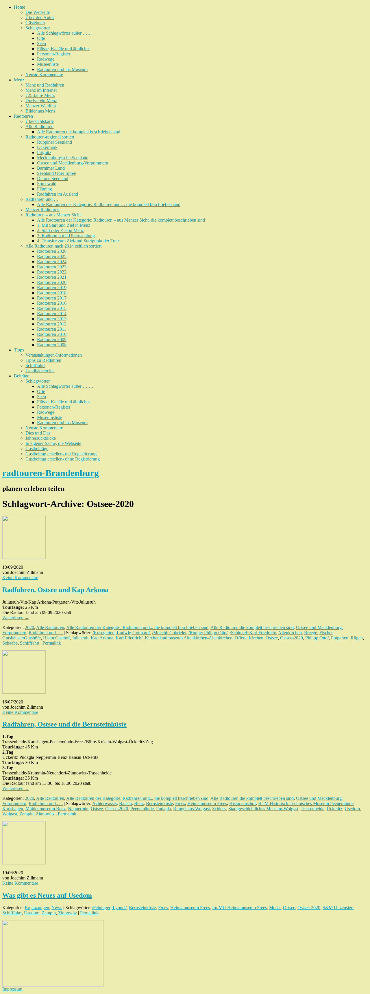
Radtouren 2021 (51, 277)
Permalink (51, 643)
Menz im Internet (41, 90)
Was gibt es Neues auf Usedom (47, 895)
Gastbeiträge (36, 448)
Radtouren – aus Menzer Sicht (53, 214)
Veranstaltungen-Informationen (53, 355)
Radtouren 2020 (51, 282)
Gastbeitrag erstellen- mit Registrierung (61, 453)
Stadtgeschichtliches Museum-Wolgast (263, 808)
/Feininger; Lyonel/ (109, 907)
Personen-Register (53, 53)
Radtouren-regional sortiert (49, 136)
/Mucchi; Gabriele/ (169, 632)
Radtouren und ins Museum (62, 69)
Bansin (125, 803)
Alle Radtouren (39, 126)
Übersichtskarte (39, 121)
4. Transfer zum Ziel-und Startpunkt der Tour (78, 240)
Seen (41, 43)
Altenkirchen (290, 632)
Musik (275, 907)
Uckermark (47, 147)
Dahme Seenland (52, 178)
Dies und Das (37, 432)
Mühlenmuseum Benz (45, 808)
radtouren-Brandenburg (50, 473)
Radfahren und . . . (46, 632)
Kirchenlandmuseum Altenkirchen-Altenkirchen (188, 637)
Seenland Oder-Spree (56, 173)
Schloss (219, 808)
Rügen (357, 637)
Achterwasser (104, 803)
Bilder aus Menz (40, 110)
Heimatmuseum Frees (207, 803)
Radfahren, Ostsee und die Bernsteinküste (64, 724)
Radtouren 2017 (51, 297)
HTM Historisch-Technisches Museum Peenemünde (306, 803)
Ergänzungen (37, 907)
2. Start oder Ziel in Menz (60, 230)
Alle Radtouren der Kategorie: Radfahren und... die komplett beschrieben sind (137, 627)
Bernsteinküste (159, 803)
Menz (19, 79)
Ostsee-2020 (291, 637)
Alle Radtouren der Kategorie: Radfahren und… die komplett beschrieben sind (108, 204)
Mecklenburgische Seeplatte (62, 157)
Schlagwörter (37, 27)
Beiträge (21, 375)
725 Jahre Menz (40, 95)
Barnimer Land (51, 168)
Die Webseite (37, 12)
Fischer (325, 632)
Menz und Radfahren (44, 85)
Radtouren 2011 (51, 329)
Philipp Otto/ (317, 637)
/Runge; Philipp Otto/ (207, 632)
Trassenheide (312, 808)
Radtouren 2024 (51, 261)
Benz (139, 803)
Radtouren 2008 (51, 344)
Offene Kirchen (249, 637)
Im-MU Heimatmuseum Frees (239, 907)
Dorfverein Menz (41, 100)
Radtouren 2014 (51, 313)
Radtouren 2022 (51, 271)
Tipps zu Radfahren (43, 360)
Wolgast (9, 813)
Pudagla (163, 808)
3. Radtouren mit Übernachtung (66, 235)
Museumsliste (49, 417)
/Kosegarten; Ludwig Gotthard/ (121, 632)
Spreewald (46, 183)
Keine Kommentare (20, 577)
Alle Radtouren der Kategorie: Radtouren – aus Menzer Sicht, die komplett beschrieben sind (121, 220)
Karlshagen (12, 808)
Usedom (352, 808)
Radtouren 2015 (51, 308)
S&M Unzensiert (338, 907)
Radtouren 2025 (51, 256)
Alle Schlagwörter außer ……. (65, 386)
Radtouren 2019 (51, 287)
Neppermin (78, 808)
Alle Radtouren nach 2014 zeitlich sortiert (63, 246)
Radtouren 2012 (51, 323)
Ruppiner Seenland (54, 142)
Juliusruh (80, 637)
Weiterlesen (15, 617)
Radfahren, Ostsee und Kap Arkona (55, 590)
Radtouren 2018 (51, 292)
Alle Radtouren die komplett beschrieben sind (78, 131)
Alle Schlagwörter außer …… (64, 33)
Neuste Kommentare (44, 74)
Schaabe (10, 643)
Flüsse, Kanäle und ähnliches (63, 48)
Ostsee (272, 637)
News (56, 907)
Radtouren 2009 (51, 339)
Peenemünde (142, 808)
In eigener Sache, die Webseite (53, 443)
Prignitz (44, 152)
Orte (41, 38)
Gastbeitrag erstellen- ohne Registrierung (62, 458)
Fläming (44, 188)
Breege (310, 632)
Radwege (45, 59)
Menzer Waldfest (40, 105)
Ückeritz (334, 808)
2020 (29, 627)
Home (19, 7)
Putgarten (339, 637)
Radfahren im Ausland (57, 194)
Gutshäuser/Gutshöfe (21, 637)
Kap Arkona (102, 637)
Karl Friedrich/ (129, 637)
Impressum (12, 988)
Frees (180, 803)
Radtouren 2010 (51, 334)
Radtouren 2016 (51, 303)
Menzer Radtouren (42, 209)
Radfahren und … (41, 199)
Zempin (26, 813)
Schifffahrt (35, 365)
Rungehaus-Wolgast (191, 808)
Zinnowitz (45, 813)
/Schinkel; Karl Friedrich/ (253, 632)
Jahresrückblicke (40, 438)
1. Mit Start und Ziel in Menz (63, 225)
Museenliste (48, 64)
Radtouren (23, 116)
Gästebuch (35, 22)
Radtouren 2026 (51, 251)
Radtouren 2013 (51, 318)
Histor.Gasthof (56, 637)
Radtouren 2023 (51, 266)
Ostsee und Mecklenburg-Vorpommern (72, 162)
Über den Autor (39, 17)
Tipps (19, 349)
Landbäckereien (40, 370)
